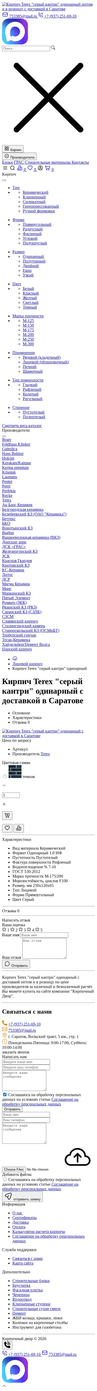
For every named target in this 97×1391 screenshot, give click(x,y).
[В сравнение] (18, 828)
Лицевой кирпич (27, 664)
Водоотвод (22, 1299)
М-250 (28, 339)
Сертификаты (24, 1217)
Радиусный (33, 229)
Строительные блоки (31, 1280)
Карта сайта (22, 1263)
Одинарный (33, 256)
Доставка (20, 1222)
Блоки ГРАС (13, 162)
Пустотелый (33, 412)
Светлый (31, 302)
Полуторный (34, 261)
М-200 (28, 334)
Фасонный (32, 233)
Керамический (35, 192)
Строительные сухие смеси (36, 1308)
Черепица (20, 1294)
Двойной (31, 266)
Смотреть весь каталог (22, 425)
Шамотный (33, 371)
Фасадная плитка (27, 1290)
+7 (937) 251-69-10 (24, 1024)
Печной (29, 366)
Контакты (80, 162)
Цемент (19, 1313)
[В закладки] (7, 828)
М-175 (28, 330)
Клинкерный (34, 197)
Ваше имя (10, 935)
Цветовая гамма (16, 762)
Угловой (30, 238)
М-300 (28, 344)
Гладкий (30, 385)
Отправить (12, 1109)
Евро (27, 270)
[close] (4, 180)
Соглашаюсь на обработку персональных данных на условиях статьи (41, 1099)
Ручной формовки (39, 211)
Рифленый (32, 389)
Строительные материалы (48, 162)
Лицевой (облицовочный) (46, 362)
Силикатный (34, 201)
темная (28, 776)
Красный (31, 293)
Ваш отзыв (11, 957)
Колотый (31, 394)
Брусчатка (21, 1285)
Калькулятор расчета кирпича (38, 1231)
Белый (28, 288)
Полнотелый (34, 417)
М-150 (28, 325)
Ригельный (32, 399)
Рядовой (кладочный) (42, 357)
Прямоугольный (37, 224)
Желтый (30, 298)
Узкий (28, 275)
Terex (45, 754)
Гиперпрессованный (41, 206)
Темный (30, 307)
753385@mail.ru (22, 1030)
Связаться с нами (27, 1258)
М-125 (28, 320)
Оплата (18, 1227)
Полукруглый (35, 243)
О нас (17, 1213)
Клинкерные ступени (31, 1304)
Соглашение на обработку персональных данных (40, 1101)
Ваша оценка (13, 925)
